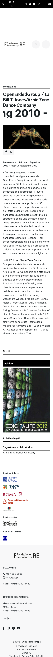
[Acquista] (11, 2)
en (49, 4)
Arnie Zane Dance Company (19, 452)
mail (4, 618)
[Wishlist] (4, 4)
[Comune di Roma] (12, 494)
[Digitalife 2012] (26, 369)
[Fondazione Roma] (9, 509)
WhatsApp (12, 577)
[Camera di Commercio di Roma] (15, 501)
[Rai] (5, 538)
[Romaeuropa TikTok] (39, 4)
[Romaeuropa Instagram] (26, 4)
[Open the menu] (46, 44)
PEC (10, 618)
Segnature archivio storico (18, 447)
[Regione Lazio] (11, 487)
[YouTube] (18, 628)
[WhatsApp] (12, 5)
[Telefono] (15, 2)
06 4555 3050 (14, 573)
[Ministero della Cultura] (10, 479)
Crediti (6, 351)
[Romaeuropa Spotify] (30, 4)
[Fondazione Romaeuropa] (14, 44)
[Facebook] (4, 628)
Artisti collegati (11, 438)
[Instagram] (8, 628)
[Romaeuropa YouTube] (35, 4)
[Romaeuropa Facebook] (22, 4)
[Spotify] (13, 628)
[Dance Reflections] (10, 523)
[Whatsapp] (11, 151)
